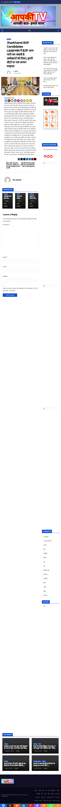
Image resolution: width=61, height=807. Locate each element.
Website (5, 276)
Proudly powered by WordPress (9, 794)
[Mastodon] (21, 100)
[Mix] (24, 100)
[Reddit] (12, 100)
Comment (6, 224)
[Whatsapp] (27, 100)
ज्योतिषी (45, 553)
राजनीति (45, 578)
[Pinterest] (18, 100)
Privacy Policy (50, 797)
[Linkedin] (15, 100)
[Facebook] (6, 100)
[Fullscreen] (57, 104)
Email (5, 266)
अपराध (45, 545)
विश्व (45, 583)
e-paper (46, 536)
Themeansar (4, 796)
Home (35, 790)
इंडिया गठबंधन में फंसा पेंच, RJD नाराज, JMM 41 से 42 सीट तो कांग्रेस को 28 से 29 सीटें (13, 165)
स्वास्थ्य (45, 595)
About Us (43, 797)
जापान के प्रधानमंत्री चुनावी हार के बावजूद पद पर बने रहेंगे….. (50, 79)
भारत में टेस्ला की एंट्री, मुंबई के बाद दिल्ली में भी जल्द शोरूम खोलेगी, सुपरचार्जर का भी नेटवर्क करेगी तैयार (15, 765)
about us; (57, 793)
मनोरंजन (18, 194)
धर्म (44, 566)
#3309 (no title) (47, 800)
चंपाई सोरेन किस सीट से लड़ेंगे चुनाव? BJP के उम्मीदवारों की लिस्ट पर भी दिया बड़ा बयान (27, 164)
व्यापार (45, 587)
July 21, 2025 (38, 751)
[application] (51, 101)
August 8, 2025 (9, 751)
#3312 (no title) (56, 800)
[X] (9, 100)
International (47, 541)
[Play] (45, 104)
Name (5, 257)
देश (44, 562)
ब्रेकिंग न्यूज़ (8, 39)
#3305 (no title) (38, 800)
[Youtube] (48, 156)
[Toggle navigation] (29, 30)
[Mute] (55, 104)
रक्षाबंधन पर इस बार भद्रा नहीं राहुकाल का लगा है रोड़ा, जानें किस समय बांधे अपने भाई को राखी (15, 748)
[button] (55, 30)
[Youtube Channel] (51, 156)
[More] (30, 100)
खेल (44, 549)
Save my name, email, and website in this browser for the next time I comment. (20, 289)
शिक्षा (45, 591)
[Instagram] (45, 156)
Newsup (24, 794)
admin (16, 71)
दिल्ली (45, 557)
